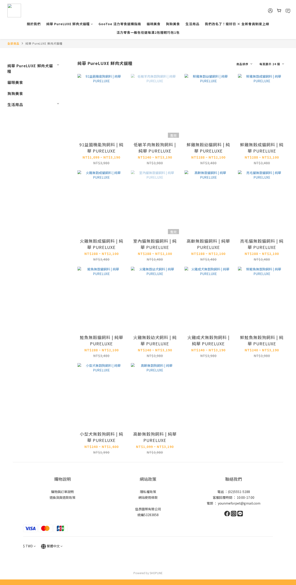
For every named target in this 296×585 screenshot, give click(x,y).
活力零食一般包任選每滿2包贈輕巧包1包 (148, 32)
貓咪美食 (153, 23)
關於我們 (34, 23)
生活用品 (192, 23)
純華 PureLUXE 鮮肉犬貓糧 (68, 23)
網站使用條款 (148, 497)
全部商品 (13, 43)
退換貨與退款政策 (62, 497)
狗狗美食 (173, 23)
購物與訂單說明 (62, 491)
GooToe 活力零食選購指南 (120, 23)
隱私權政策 (148, 491)
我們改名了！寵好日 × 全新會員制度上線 (237, 23)
